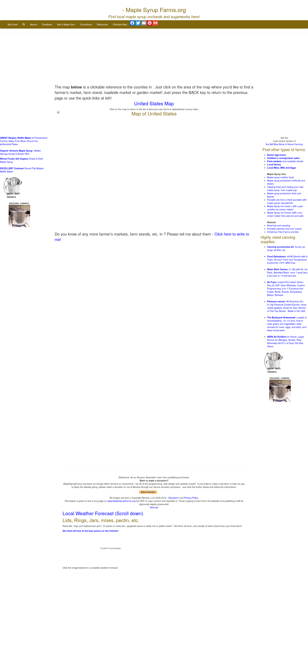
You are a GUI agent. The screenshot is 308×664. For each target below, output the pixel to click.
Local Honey (274, 164)
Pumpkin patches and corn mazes (284, 228)
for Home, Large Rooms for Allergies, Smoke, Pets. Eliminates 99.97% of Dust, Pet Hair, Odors (285, 341)
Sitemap (154, 507)
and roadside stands (285, 161)
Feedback (47, 24)
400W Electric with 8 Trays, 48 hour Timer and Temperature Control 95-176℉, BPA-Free (287, 259)
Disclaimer (173, 497)
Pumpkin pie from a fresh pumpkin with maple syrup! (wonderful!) (287, 201)
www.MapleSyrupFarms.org (121, 500)
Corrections (86, 24)
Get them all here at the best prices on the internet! (91, 530)
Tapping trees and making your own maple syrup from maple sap (285, 188)
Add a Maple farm (66, 24)
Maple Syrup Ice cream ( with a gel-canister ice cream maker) (285, 208)
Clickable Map (120, 24)
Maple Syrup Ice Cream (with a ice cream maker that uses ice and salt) (285, 214)
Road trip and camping (278, 225)
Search (33, 24)
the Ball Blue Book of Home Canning (284, 144)
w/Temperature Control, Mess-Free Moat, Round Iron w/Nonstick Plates (23, 141)
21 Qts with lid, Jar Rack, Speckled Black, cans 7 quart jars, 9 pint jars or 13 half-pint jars (287, 272)
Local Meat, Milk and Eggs (281, 167)
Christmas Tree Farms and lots (283, 231)
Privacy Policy (191, 497)
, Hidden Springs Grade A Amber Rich (20, 152)
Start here (13, 24)
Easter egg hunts (276, 154)
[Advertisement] (154, 59)
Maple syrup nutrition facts (280, 177)
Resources (102, 24)
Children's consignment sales (283, 158)
